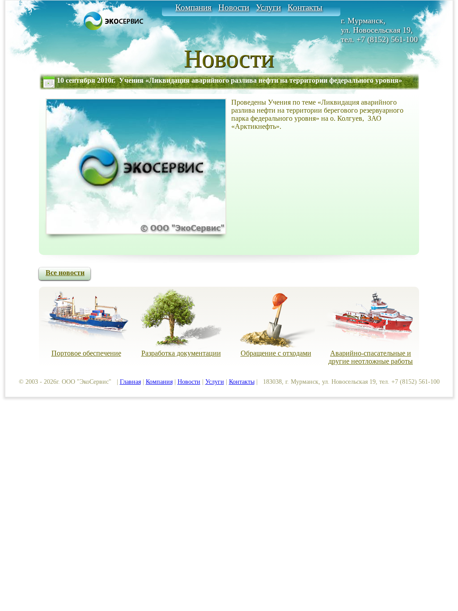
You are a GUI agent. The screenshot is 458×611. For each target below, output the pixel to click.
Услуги (268, 7)
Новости (233, 7)
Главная (130, 381)
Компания (193, 7)
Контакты (305, 7)
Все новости (65, 272)
